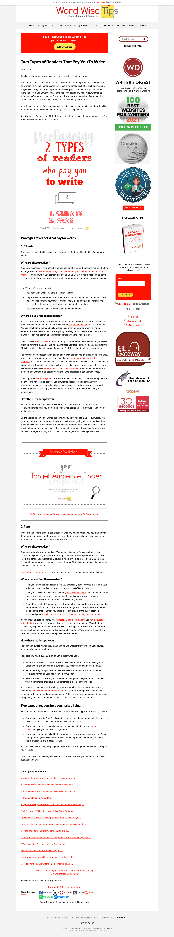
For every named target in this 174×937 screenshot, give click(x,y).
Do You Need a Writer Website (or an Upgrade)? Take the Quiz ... (51, 818)
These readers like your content (36, 572)
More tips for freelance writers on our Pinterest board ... (47, 864)
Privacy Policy (87, 923)
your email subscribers (75, 593)
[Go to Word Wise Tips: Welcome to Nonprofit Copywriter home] (87, 21)
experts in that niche (77, 325)
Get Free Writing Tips (133, 208)
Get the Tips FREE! (64, 47)
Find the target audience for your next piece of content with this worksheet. (64, 514)
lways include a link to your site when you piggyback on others (70, 614)
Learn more (121, 918)
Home (31, 25)
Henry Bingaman (44, 378)
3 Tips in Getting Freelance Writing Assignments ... (44, 844)
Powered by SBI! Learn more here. (64, 887)
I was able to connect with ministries (61, 368)
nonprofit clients (42, 341)
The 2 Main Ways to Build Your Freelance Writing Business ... (50, 857)
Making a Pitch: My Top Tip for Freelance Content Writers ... (49, 778)
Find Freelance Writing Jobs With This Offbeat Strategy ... (48, 811)
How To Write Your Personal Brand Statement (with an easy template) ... (55, 824)
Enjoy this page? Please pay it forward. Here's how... (64, 902)
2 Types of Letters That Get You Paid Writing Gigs (44, 831)
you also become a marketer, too (48, 691)
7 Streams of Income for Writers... (37, 798)
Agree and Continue (114, 2)
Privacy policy (100, 2)
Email (120, 279)
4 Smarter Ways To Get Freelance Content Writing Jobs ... (48, 785)
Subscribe (125, 295)
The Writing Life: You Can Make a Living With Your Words (48, 791)
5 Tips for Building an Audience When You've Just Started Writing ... (52, 804)
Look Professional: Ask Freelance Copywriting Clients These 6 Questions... (56, 837)
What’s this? (24, 894)
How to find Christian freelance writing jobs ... (42, 850)
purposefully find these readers (70, 620)
